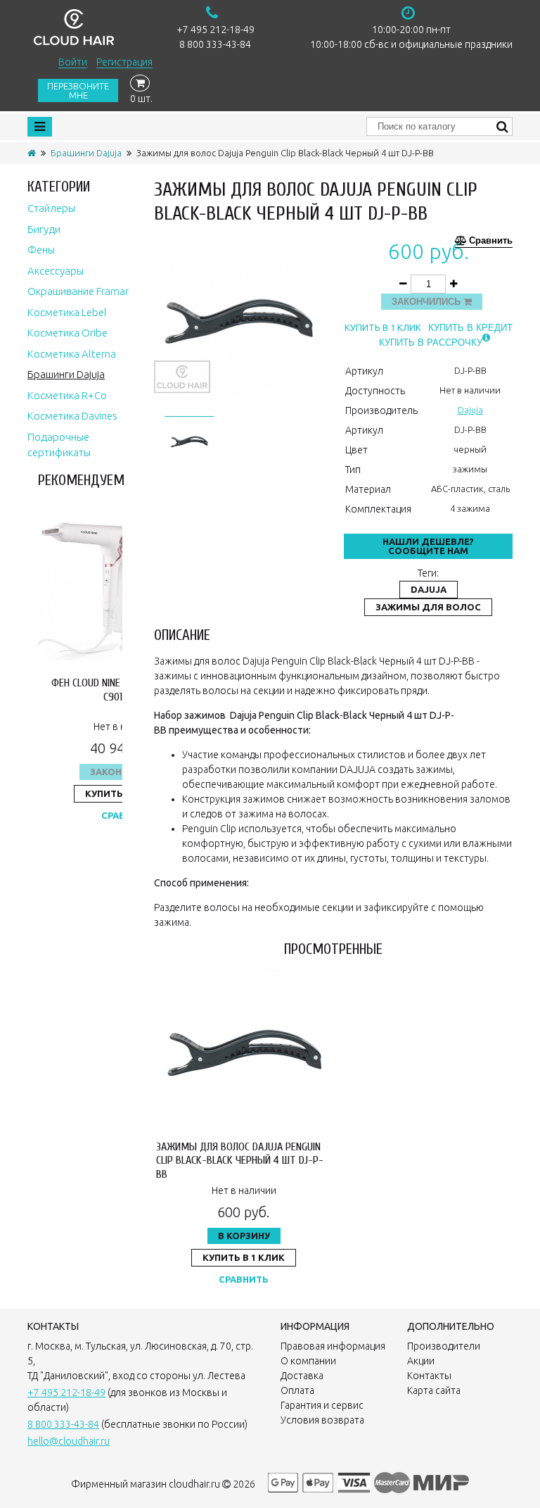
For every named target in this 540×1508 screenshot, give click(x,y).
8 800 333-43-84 (215, 44)
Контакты (429, 1375)
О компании (308, 1360)
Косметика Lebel (67, 312)
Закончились (427, 301)
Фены (41, 250)
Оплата (297, 1390)
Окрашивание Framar (78, 291)
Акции (421, 1360)
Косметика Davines (72, 416)
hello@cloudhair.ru (68, 1441)
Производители (443, 1346)
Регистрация (124, 62)
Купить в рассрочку (430, 342)
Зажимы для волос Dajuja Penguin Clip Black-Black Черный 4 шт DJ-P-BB (239, 1160)
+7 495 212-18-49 (215, 29)
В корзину (244, 1235)
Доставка (302, 1375)
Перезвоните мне (78, 90)
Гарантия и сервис (322, 1405)
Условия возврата (322, 1420)
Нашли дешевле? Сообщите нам (428, 545)
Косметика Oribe (67, 333)
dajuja (428, 589)
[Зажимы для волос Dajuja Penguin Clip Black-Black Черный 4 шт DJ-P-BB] (189, 439)
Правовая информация (333, 1346)
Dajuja (470, 410)
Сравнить (491, 241)
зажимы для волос (428, 607)
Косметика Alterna (71, 354)
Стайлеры (51, 208)
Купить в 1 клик (383, 327)
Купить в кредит (470, 327)
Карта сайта (434, 1390)
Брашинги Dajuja (86, 153)
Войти (72, 62)
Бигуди (43, 229)
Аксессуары (55, 271)
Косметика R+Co (67, 395)
